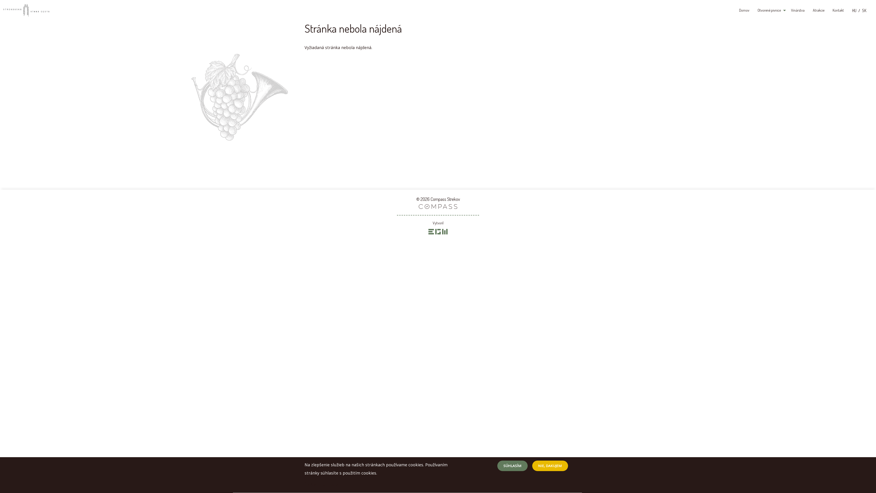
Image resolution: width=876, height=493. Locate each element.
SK (864, 10)
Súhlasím (512, 466)
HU (854, 10)
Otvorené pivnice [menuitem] (769, 10)
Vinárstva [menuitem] (798, 10)
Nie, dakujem (550, 466)
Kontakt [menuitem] (838, 10)
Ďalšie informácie (322, 484)
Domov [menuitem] (744, 10)
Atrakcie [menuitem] (818, 10)
